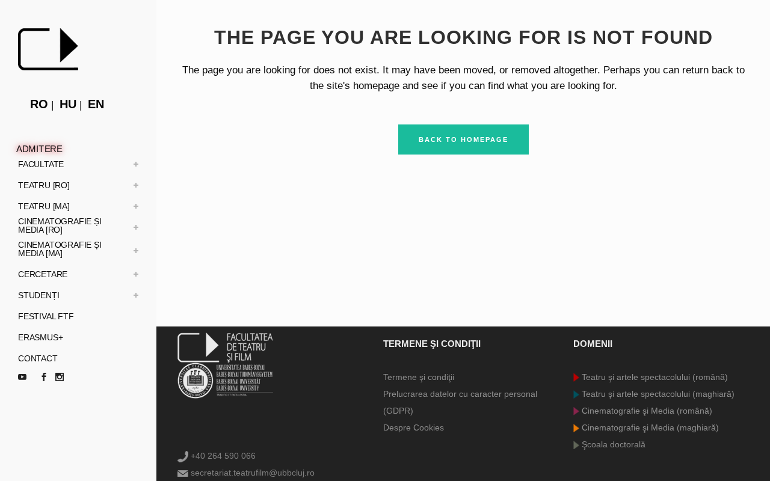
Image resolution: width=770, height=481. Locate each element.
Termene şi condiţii (418, 377)
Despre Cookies (413, 427)
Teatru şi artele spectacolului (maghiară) (657, 394)
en (96, 104)
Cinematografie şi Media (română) (645, 410)
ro (39, 104)
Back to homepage (463, 139)
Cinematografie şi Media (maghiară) (649, 427)
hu (68, 104)
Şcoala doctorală (612, 444)
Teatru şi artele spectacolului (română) (653, 377)
